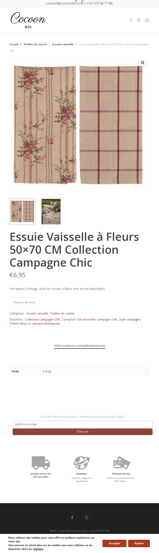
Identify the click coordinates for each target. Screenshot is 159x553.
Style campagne (130, 319)
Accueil (14, 44)
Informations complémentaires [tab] (79, 345)
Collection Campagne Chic (42, 319)
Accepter (114, 543)
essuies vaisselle (62, 44)
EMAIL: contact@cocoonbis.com (69, 531)
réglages (38, 549)
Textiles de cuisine (35, 44)
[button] (147, 20)
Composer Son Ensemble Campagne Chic (90, 319)
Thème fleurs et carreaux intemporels (35, 323)
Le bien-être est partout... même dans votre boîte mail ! (82, 416)
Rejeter (139, 543)
